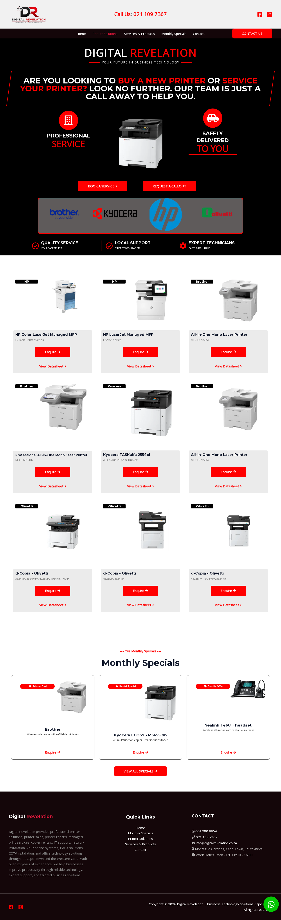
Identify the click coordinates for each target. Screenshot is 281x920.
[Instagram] (269, 14)
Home (81, 33)
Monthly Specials (173, 33)
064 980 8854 (206, 831)
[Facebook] (260, 14)
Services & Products (139, 33)
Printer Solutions (104, 33)
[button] (252, 33)
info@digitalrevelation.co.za (216, 843)
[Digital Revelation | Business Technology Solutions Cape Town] (29, 14)
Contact (199, 33)
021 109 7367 (206, 837)
